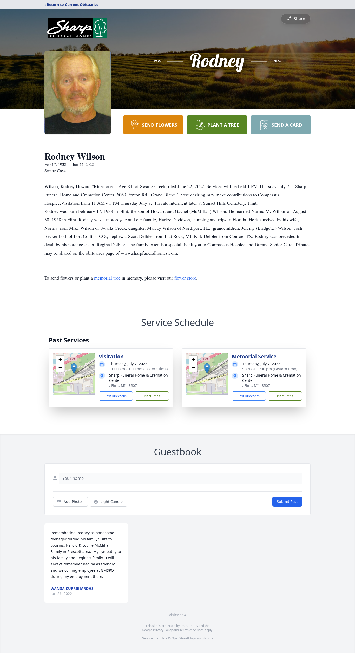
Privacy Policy (163, 630)
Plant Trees (152, 396)
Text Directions (116, 396)
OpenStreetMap (183, 638)
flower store (185, 278)
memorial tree (107, 278)
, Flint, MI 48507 (123, 385)
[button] (74, 368)
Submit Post (287, 501)
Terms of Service (192, 630)
